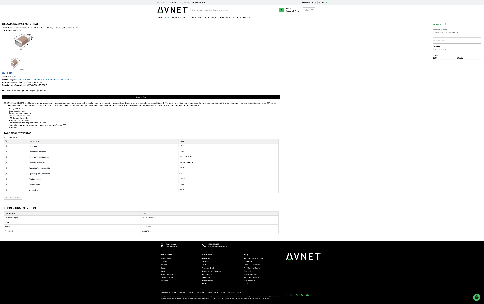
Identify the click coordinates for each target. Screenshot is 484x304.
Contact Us (247, 271)
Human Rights (200, 292)
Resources (210, 17)
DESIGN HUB (199, 3)
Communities (226, 17)
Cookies (216, 292)
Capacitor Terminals (37, 163)
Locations (164, 262)
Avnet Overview (166, 258)
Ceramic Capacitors (32, 80)
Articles (204, 265)
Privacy (209, 292)
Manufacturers (179, 17)
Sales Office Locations (251, 277)
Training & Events (208, 268)
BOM (174, 3)
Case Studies (206, 274)
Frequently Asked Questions (253, 258)
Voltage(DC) (33, 190)
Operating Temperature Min (39, 174)
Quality (163, 271)
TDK (14, 77)
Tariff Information (249, 281)
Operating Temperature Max (40, 168)
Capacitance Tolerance (38, 152)
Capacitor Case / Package (39, 157)
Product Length (35, 179)
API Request (206, 277)
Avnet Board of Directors (169, 274)
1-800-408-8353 (213, 244)
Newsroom (164, 281)
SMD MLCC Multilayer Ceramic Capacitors (56, 80)
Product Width (34, 185)
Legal (246, 284)
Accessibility (231, 292)
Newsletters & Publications (211, 271)
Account (205, 262)
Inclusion (164, 265)
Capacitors (20, 80)
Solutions (196, 17)
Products (162, 17)
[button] (309, 3)
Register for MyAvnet (251, 274)
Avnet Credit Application (252, 268)
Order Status (248, 262)
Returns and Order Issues (252, 265)
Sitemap (240, 292)
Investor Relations (167, 277)
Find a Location (171, 244)
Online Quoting (207, 281)
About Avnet (242, 17)
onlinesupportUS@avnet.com (218, 246)
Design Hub (206, 258)
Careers (163, 268)
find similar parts (13, 198)
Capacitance (33, 146)
